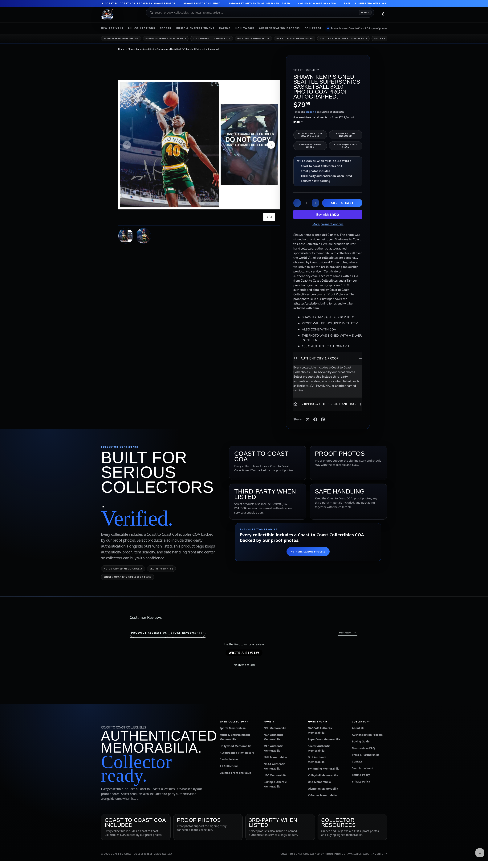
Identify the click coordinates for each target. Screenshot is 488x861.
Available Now (229, 759)
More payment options (328, 224)
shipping (311, 112)
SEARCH (365, 12)
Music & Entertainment (195, 28)
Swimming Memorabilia (323, 768)
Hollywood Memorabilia (253, 38)
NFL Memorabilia (275, 728)
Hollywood (244, 28)
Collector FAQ (317, 28)
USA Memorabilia (319, 782)
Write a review (244, 653)
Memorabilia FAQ (363, 748)
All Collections (141, 28)
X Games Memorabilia (322, 795)
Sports (165, 28)
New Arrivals (112, 28)
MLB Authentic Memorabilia (294, 38)
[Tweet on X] (307, 419)
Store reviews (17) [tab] (187, 632)
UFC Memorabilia (275, 775)
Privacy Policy (361, 781)
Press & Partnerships (365, 755)
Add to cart (342, 203)
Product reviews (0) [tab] (149, 632)
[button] (383, 15)
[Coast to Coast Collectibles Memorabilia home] (121, 15)
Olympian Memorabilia (323, 788)
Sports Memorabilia (233, 728)
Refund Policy (361, 775)
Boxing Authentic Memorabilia (165, 38)
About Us (358, 728)
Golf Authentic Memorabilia (211, 38)
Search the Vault (362, 768)
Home (121, 49)
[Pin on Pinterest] (323, 419)
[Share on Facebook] (315, 419)
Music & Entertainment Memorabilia (343, 38)
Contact (357, 761)
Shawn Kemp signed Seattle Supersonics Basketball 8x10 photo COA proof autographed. (173, 49)
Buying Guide (360, 741)
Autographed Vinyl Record (121, 38)
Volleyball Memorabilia (323, 775)
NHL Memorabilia (275, 757)
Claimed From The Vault (235, 773)
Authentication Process (279, 28)
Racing (225, 28)
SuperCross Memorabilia (324, 739)
